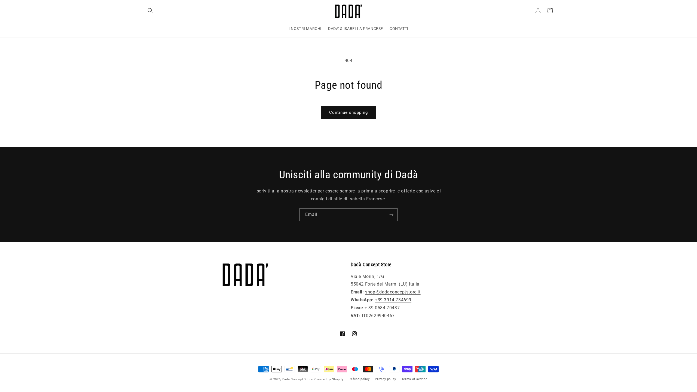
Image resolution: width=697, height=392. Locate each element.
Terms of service (414, 379)
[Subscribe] (391, 214)
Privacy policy (385, 379)
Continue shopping (348, 112)
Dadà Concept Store (297, 379)
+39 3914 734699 (393, 299)
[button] (150, 11)
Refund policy (359, 379)
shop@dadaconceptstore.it (392, 292)
